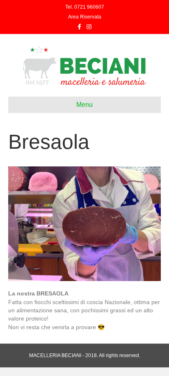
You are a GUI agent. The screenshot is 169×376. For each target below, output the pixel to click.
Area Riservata (84, 17)
